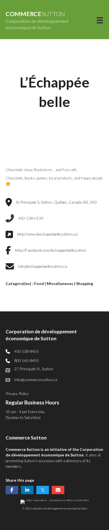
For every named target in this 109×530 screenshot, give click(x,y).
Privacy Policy (17, 393)
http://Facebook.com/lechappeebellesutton (50, 250)
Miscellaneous (60, 283)
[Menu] (100, 20)
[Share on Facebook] (12, 490)
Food (39, 283)
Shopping (84, 283)
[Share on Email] (58, 490)
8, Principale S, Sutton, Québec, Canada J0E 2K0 (56, 202)
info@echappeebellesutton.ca (42, 266)
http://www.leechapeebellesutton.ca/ (47, 234)
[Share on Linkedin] (27, 490)
